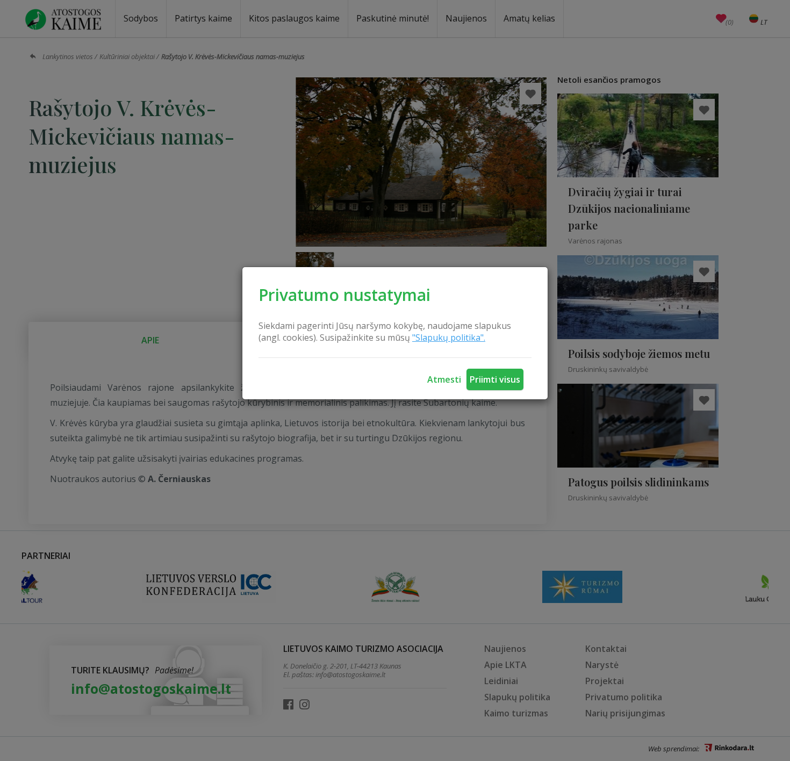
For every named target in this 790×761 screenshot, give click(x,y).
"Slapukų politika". (448, 337)
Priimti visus (495, 379)
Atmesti (444, 379)
